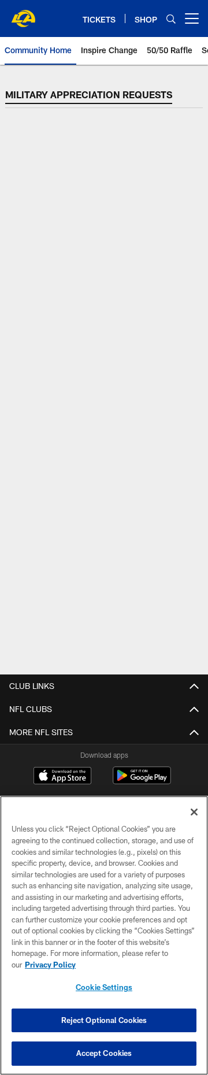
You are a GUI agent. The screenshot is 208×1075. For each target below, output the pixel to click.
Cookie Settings (104, 987)
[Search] (171, 19)
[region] (104, 935)
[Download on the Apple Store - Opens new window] (62, 777)
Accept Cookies (104, 1053)
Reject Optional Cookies (104, 1020)
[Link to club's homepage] (23, 14)
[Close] (194, 812)
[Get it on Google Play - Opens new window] (142, 781)
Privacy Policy (50, 964)
